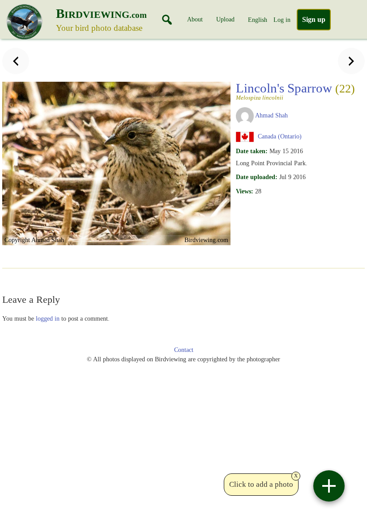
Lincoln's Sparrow (295, 90)
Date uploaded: (256, 176)
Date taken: (252, 151)
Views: (244, 191)
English (257, 19)
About (195, 19)
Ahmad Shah (271, 115)
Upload (225, 19)
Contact (183, 350)
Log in (281, 19)
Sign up (313, 19)
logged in (48, 318)
